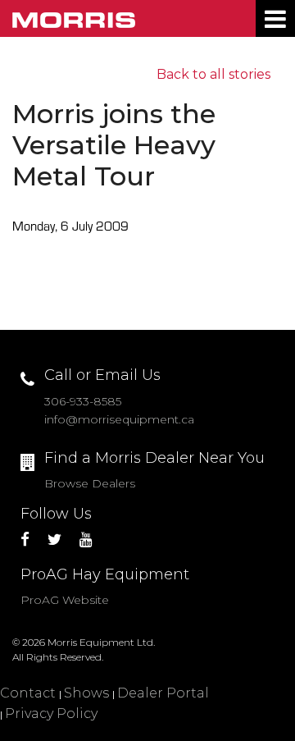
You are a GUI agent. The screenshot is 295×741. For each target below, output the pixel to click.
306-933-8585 (82, 401)
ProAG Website (64, 599)
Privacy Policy (51, 713)
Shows (86, 693)
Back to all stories (213, 74)
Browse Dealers (89, 483)
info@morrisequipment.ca (119, 419)
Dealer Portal (163, 693)
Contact (28, 693)
